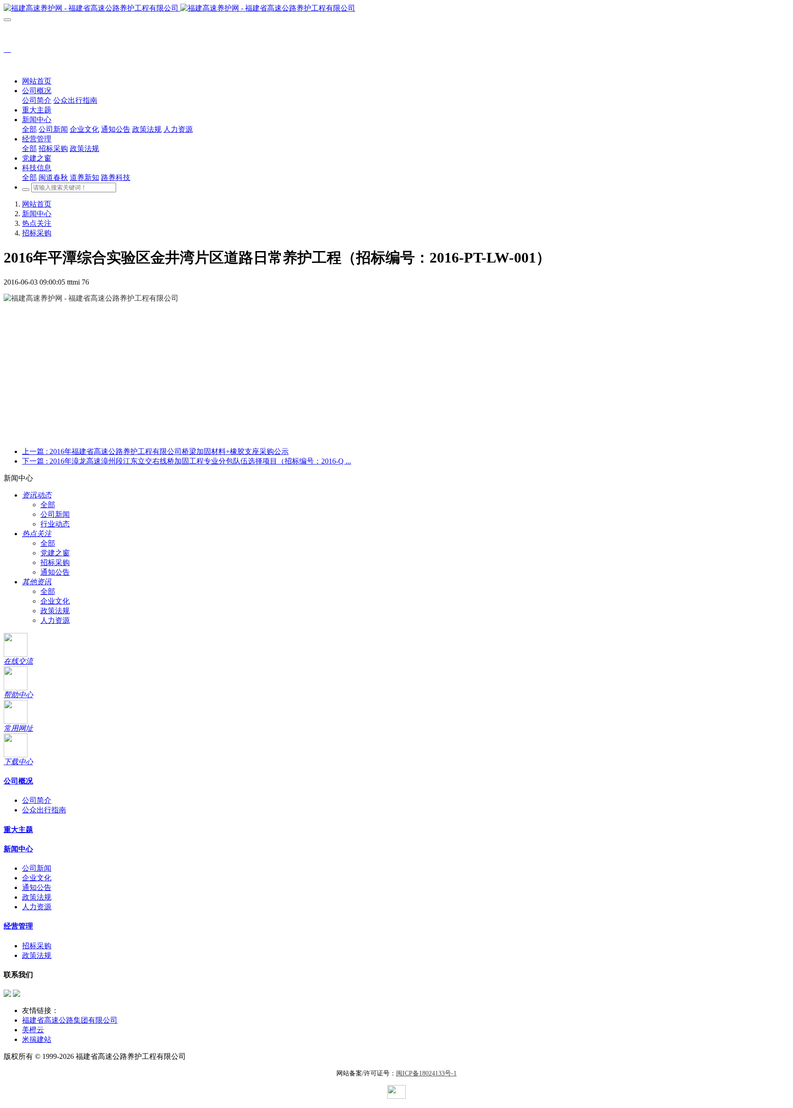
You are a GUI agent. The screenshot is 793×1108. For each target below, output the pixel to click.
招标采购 (36, 233)
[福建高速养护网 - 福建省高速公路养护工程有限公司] (396, 8)
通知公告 (55, 572)
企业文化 (55, 601)
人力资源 (55, 620)
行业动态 (55, 524)
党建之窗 (55, 553)
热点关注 (36, 223)
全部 (29, 129)
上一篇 (155, 451)
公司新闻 (55, 514)
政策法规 (55, 611)
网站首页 (36, 81)
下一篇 (186, 461)
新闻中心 (36, 214)
